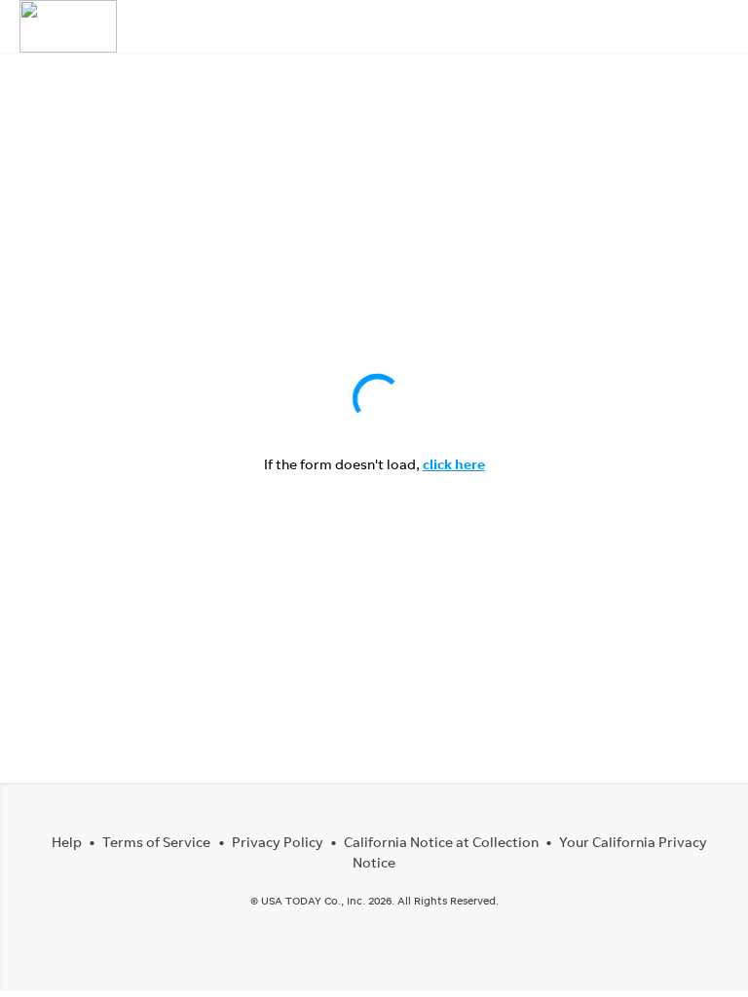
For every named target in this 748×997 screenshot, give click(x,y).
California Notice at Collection (441, 841)
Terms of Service (156, 841)
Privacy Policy (277, 841)
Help (67, 841)
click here (454, 464)
